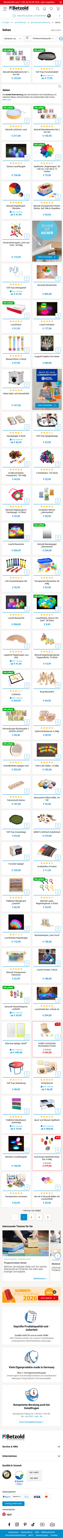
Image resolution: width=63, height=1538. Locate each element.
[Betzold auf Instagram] (17, 1525)
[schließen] (60, 2)
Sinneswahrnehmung (40, 22)
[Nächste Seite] (48, 1217)
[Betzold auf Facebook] (9, 1525)
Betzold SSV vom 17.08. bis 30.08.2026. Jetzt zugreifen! (29, 2)
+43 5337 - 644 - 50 (33, 1416)
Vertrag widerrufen (13, 1503)
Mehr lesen (7, 100)
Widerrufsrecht (48, 1532)
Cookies (54, 1535)
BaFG (31, 1535)
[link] (51, 8)
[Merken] (27, 62)
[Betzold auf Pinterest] (25, 1525)
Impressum (13, 1532)
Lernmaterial (20, 22)
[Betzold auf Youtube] (42, 1525)
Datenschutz (27, 1532)
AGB (37, 1532)
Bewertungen (42, 1535)
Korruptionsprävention (15, 1535)
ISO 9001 (34, 1478)
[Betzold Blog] (52, 1525)
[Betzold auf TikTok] (33, 1525)
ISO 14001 (34, 1472)
